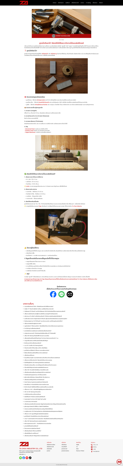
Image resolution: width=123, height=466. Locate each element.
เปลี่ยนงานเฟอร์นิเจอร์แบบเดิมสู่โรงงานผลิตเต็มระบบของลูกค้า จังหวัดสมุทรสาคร (41, 314)
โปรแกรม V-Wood (80, 451)
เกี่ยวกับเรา (95, 3)
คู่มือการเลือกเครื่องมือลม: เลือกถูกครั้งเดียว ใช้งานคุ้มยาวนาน (37, 377)
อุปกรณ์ (48, 451)
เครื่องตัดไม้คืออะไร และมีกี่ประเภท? (31, 433)
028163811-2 (22, 454)
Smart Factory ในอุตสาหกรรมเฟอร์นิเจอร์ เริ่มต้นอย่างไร (36, 382)
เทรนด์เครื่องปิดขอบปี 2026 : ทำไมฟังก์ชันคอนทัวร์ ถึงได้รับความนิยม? (38, 306)
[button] (119, 461)
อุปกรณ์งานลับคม (65, 451)
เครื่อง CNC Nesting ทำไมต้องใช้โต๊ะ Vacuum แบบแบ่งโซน (36, 336)
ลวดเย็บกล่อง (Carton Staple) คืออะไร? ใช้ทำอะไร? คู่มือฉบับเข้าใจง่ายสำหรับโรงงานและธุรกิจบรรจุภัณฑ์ (45, 318)
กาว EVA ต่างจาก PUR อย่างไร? (30, 401)
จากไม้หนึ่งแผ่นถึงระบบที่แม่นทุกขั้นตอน (32, 394)
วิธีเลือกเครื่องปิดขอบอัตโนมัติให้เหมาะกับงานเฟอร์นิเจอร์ (35, 353)
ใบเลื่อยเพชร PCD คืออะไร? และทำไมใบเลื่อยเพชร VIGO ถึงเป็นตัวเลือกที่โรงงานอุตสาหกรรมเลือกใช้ (44, 311)
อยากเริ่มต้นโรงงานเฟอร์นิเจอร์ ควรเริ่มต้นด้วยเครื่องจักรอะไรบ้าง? (37, 331)
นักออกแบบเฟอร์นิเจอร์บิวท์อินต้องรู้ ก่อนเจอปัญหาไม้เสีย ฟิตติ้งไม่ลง (38, 409)
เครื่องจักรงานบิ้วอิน (51, 444)
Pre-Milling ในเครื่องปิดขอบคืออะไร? (32, 328)
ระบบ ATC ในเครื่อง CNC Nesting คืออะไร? (33, 345)
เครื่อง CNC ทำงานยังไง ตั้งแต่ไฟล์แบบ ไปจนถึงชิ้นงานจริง (36, 370)
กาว (77, 446)
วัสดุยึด (77, 444)
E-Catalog (88, 3)
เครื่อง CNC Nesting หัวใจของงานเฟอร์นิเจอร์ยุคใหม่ (35, 421)
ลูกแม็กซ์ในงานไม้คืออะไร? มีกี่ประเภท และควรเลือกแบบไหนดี (36, 350)
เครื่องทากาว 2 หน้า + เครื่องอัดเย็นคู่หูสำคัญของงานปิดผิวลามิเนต (38, 389)
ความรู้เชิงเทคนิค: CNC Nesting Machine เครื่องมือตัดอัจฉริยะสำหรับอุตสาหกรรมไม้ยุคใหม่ (43, 411)
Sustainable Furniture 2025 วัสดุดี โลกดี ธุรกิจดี (35, 399)
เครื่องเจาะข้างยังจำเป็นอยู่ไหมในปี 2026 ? (32, 323)
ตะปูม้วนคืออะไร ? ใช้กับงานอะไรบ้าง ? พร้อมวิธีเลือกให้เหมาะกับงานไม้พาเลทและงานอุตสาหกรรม (43, 326)
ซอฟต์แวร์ (68, 3)
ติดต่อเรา (101, 3)
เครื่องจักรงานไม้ (75, 3)
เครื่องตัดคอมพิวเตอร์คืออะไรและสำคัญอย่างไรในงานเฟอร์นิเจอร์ (37, 372)
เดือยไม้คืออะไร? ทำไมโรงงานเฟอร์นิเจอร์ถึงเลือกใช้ (34, 397)
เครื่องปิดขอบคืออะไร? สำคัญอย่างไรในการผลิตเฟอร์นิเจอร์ (36, 436)
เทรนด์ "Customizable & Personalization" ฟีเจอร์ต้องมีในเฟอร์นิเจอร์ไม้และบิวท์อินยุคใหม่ (43, 418)
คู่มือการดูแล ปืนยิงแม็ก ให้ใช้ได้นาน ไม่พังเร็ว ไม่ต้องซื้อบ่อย (36, 406)
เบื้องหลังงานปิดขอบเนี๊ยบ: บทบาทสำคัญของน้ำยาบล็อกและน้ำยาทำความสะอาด (40, 365)
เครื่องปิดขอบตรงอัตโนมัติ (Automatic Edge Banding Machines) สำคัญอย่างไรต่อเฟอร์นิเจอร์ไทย (45, 404)
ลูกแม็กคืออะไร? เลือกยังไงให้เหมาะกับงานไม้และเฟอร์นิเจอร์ (36, 416)
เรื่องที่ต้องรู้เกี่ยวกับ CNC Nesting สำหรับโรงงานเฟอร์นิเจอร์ (37, 362)
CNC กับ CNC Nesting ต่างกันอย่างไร (32, 392)
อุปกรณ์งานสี (64, 449)
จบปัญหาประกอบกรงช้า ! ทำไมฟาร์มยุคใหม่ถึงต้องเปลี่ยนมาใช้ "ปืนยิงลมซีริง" (40, 333)
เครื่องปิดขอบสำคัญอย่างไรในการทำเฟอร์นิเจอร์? (34, 379)
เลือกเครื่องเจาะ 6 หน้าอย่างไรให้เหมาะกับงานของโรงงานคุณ (36, 384)
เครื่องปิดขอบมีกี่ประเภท (29, 355)
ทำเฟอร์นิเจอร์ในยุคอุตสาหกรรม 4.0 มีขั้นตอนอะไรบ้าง (35, 375)
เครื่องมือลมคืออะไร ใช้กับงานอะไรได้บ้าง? (32, 431)
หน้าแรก (54, 3)
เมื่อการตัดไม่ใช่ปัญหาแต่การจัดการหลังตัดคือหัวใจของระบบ (36, 367)
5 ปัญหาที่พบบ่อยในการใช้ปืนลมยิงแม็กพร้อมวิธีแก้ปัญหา (36, 340)
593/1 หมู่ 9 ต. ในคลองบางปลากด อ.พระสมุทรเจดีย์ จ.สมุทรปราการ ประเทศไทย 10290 (29, 451)
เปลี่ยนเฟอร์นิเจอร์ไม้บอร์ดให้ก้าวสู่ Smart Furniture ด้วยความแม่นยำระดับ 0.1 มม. (41, 338)
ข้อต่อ (77, 449)
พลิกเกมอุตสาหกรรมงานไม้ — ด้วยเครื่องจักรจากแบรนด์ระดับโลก (37, 423)
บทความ (82, 3)
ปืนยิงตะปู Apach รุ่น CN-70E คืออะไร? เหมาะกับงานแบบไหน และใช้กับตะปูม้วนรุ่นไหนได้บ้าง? (43, 321)
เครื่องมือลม (64, 444)
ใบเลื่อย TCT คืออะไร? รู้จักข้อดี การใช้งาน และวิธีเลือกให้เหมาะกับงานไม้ (38, 309)
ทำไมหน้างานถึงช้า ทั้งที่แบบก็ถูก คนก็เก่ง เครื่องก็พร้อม (35, 348)
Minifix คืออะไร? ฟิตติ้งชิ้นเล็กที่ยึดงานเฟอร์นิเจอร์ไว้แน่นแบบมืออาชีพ (38, 387)
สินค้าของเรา (61, 3)
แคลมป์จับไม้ (64, 446)
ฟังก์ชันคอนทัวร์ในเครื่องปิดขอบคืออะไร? (32, 343)
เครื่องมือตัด (49, 449)
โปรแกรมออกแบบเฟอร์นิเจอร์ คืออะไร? (32, 428)
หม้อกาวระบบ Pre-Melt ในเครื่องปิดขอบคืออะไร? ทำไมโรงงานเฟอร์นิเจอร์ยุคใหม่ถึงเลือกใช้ (43, 316)
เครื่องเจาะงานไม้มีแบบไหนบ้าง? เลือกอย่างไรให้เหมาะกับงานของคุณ (38, 360)
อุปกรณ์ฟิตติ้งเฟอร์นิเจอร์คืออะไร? (31, 426)
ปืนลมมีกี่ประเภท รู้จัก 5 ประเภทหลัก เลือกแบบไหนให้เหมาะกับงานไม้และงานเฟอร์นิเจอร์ (42, 357)
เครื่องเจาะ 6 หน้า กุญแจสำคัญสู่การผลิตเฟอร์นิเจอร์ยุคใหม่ (36, 414)
